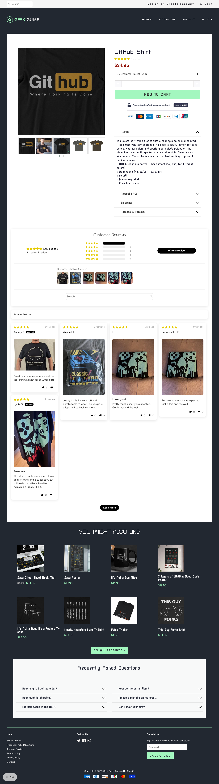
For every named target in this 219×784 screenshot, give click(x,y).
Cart (208, 3)
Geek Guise (108, 771)
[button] (59, 156)
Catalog (167, 19)
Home (147, 19)
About (189, 19)
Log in (152, 3)
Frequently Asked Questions (20, 745)
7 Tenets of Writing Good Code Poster (178, 578)
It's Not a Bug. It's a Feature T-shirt (38, 630)
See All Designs (14, 740)
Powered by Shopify (125, 771)
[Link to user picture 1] (34, 355)
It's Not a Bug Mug (124, 577)
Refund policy (13, 753)
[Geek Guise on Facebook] (84, 741)
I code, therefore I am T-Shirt (84, 629)
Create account (180, 3)
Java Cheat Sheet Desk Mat (36, 577)
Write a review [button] (176, 250)
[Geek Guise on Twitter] (78, 741)
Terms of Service (15, 749)
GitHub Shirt (132, 52)
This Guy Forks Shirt (171, 629)
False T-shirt (119, 629)
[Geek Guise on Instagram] (89, 741)
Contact (11, 762)
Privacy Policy (13, 757)
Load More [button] (109, 507)
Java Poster (72, 577)
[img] (21, 327)
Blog (207, 19)
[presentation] (15, 147)
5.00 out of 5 (50, 248)
